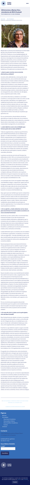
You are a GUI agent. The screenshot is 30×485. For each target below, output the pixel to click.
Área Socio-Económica (10, 419)
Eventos (6, 424)
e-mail (3, 446)
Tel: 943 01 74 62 (5, 440)
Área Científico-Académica (11, 423)
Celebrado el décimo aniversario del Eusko (15, 406)
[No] (28, 480)
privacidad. (25, 479)
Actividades (5, 417)
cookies (19, 479)
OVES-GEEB (3, 19)
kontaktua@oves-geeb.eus (8, 439)
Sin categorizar (16, 14)
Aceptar (15, 482)
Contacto (4, 426)
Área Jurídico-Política (9, 421)
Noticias (4, 415)
